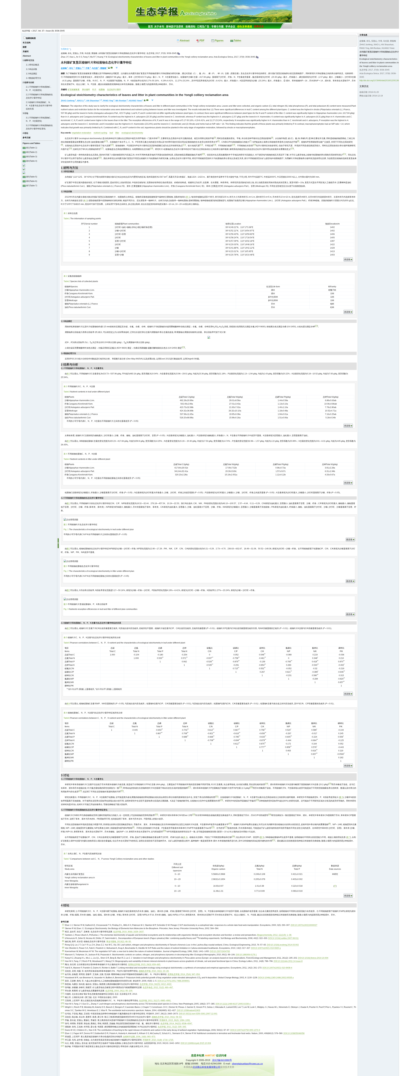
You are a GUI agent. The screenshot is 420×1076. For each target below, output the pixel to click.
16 (70, 148)
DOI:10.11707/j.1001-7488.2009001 (174, 981)
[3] (63, 931)
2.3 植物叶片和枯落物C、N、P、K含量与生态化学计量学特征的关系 (39, 105)
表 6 (68, 703)
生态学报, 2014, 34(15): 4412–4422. (156, 984)
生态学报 (26, 31)
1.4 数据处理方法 (33, 78)
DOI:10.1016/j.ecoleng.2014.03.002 (283, 945)
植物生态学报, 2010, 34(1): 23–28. (154, 971)
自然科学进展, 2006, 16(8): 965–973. (139, 1036)
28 (251, 787)
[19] (62, 984)
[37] (62, 1046)
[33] (62, 1033)
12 (201, 145)
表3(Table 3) (31, 156)
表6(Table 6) (31, 181)
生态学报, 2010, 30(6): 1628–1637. (128, 932)
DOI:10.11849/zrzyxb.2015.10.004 (196, 1043)
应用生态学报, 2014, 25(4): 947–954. (184, 974)
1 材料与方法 (28, 60)
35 (230, 823)
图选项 (349, 539)
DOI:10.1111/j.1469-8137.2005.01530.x (233, 1004)
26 (120, 787)
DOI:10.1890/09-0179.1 (246, 955)
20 (203, 154)
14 (233, 145)
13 (214, 145)
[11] (62, 957)
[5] (63, 938)
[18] (62, 980)
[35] (62, 1039)
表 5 (68, 628)
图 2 (68, 549)
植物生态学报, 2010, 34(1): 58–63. (167, 1017)
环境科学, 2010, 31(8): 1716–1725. (158, 1040)
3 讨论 (25, 113)
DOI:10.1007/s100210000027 (304, 925)
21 (344, 154)
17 (102, 148)
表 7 (348, 837)
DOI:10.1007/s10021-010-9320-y (266, 948)
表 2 (85, 200)
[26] (62, 1006)
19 (292, 148)
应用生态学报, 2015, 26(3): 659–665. (144, 964)
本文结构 (27, 42)
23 (316, 326)
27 (189, 787)
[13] (62, 964)
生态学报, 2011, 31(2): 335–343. (172, 1027)
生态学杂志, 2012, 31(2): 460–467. (158, 987)
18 (151, 148)
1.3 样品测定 (31, 73)
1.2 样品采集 (31, 69)
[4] (63, 934)
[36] (62, 1043)
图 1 (68, 503)
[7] (63, 944)
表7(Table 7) (31, 185)
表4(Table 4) (31, 161)
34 (270, 814)
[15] (62, 970)
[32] (62, 1029)
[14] (62, 967)
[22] (62, 993)
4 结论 (25, 133)
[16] (62, 974)
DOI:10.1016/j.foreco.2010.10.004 (313, 958)
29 (80, 791)
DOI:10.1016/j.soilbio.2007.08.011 (283, 938)
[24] (62, 1000)
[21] (62, 990)
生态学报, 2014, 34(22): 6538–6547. (176, 1023)
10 (112, 145)
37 (335, 886)
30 (122, 791)
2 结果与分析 (28, 82)
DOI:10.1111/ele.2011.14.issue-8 (288, 961)
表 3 (68, 374)
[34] (62, 1036)
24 (266, 783)
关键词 (26, 51)
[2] (63, 928)
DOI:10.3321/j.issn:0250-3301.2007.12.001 (198, 1014)
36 (233, 836)
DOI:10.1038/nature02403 (188, 1010)
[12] (62, 961)
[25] (62, 1003)
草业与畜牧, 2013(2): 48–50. (118, 941)
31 (217, 796)
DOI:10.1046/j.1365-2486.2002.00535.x (276, 977)
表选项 (347, 259)
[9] (63, 951)
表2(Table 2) (31, 152)
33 (194, 814)
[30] (62, 1023)
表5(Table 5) (31, 177)
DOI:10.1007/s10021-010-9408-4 (277, 968)
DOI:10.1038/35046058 (294, 1033)
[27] (62, 1013)
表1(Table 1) (31, 148)
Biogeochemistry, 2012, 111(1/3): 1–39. (274, 935)
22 (100, 157)
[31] (62, 1026)
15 (254, 145)
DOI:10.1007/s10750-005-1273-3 (245, 1030)
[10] (62, 954)
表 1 (188, 197)
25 (330, 783)
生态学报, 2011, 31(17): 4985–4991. (155, 1000)
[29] (62, 1020)
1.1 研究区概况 (32, 65)
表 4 (68, 441)
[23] (62, 997)
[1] (63, 925)
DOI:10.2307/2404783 (220, 951)
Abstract (27, 56)
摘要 (25, 47)
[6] (63, 941)
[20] (62, 987)
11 (184, 145)
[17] (62, 977)
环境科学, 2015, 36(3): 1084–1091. (174, 1020)
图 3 (68, 590)
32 (156, 814)
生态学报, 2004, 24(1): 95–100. (119, 991)
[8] (63, 947)
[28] (62, 1016)
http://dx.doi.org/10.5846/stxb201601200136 (379, 80)
